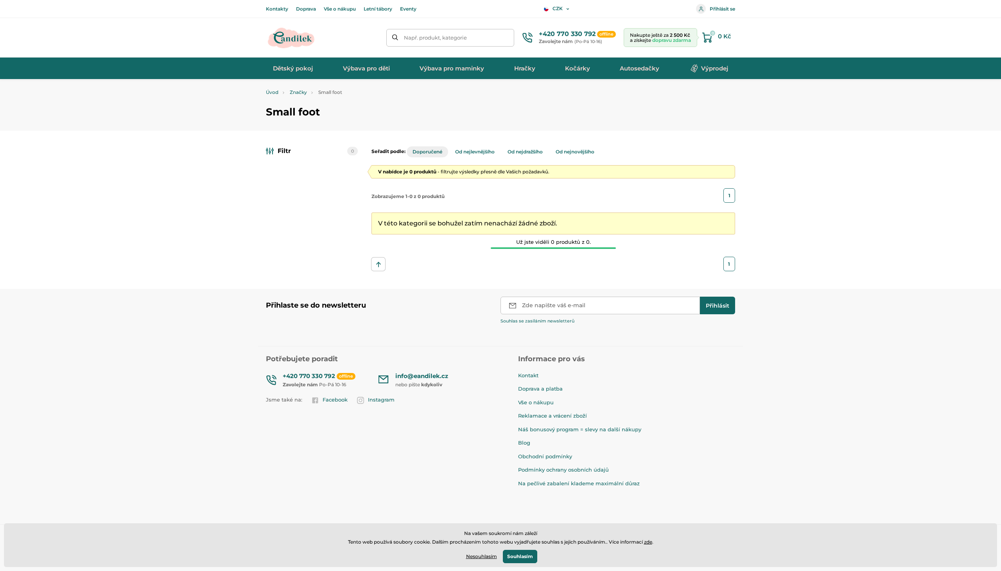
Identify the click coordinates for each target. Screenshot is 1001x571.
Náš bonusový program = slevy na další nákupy (579, 429)
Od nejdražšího (525, 152)
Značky (298, 92)
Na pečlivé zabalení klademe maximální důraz (579, 483)
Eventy (408, 9)
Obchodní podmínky (545, 456)
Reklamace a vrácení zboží (552, 415)
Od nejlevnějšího (475, 152)
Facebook (335, 399)
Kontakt (528, 375)
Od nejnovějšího (575, 152)
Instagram (381, 399)
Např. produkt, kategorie (435, 37)
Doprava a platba (540, 388)
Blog (524, 443)
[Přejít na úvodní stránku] (291, 37)
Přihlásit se (722, 9)
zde (648, 542)
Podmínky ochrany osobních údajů (563, 470)
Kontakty (277, 9)
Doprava (306, 9)
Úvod (272, 92)
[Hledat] (395, 38)
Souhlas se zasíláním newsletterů (537, 321)
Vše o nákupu (340, 9)
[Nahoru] (378, 264)
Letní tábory (378, 9)
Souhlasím (520, 556)
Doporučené (427, 152)
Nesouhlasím (481, 556)
